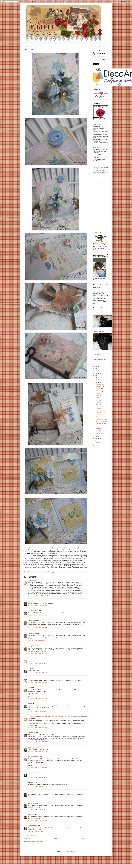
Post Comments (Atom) (37, 841)
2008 (96, 443)
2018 (96, 368)
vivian (29, 687)
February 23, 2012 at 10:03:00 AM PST (38, 767)
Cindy (29, 703)
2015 (96, 375)
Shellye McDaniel (32, 825)
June (97, 397)
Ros (29, 601)
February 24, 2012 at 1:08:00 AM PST (37, 798)
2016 (96, 373)
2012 (96, 382)
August (98, 393)
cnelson (30, 659)
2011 (96, 436)
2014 (96, 377)
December (99, 384)
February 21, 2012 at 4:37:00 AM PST (37, 628)
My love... (98, 430)
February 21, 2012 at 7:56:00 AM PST (37, 673)
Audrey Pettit (31, 646)
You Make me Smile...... (102, 419)
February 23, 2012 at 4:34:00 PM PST (37, 777)
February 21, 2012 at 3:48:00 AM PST (37, 615)
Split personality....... (101, 426)
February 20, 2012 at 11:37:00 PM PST (38, 596)
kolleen (30, 678)
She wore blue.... (100, 417)
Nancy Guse (31, 747)
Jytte (29, 668)
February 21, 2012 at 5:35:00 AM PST (37, 653)
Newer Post (27, 838)
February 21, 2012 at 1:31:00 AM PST (37, 605)
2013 (96, 380)
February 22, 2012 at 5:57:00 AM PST (37, 751)
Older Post (84, 838)
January (98, 433)
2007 (96, 445)
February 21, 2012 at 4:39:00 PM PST (37, 698)
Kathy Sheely (31, 732)
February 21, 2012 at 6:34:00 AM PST (37, 663)
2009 (96, 440)
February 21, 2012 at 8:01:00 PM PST (37, 727)
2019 (96, 366)
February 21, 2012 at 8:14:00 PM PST (37, 742)
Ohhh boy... (99, 408)
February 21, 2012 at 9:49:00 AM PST (37, 682)
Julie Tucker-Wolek (33, 610)
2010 (96, 438)
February (98, 407)
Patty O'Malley (32, 620)
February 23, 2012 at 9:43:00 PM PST (37, 787)
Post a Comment (30, 835)
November (99, 386)
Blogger (73, 851)
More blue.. (99, 414)
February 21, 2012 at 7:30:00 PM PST (37, 711)
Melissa (30, 580)
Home (55, 838)
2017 (96, 371)
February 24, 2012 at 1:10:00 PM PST (37, 831)
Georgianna (31, 792)
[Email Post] (53, 571)
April (97, 402)
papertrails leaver (33, 772)
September (99, 391)
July (97, 395)
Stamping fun (99, 428)
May (97, 400)
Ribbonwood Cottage (33, 756)
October (98, 388)
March (98, 404)
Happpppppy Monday (101, 421)
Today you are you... (101, 423)
